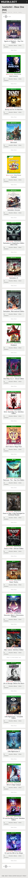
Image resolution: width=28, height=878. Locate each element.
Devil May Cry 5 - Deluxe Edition (13, 379)
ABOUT (6, 875)
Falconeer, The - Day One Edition (13, 480)
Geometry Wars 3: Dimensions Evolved (14, 616)
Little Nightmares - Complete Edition (14, 717)
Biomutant (13, 142)
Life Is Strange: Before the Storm (13, 683)
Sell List (15, 12)
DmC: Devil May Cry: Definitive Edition (14, 412)
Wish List (10, 12)
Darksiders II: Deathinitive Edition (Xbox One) (13, 244)
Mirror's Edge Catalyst (14, 785)
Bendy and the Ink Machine (13, 109)
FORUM (10, 875)
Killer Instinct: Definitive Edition (13, 650)
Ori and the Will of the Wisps (14, 853)
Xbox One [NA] (10, 39)
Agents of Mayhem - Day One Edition (13, 42)
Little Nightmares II (14, 751)
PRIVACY (24, 875)
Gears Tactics (13, 582)
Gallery (20, 12)
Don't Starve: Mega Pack (14, 446)
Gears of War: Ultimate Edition (13, 548)
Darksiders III (13, 278)
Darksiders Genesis (13, 210)
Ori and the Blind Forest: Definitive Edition (14, 819)
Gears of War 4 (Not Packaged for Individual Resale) (14, 514)
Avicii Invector (13, 76)
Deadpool (14, 345)
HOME (3, 875)
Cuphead (14, 177)
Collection (4, 12)
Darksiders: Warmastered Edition (13, 311)
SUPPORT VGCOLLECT (17, 875)
